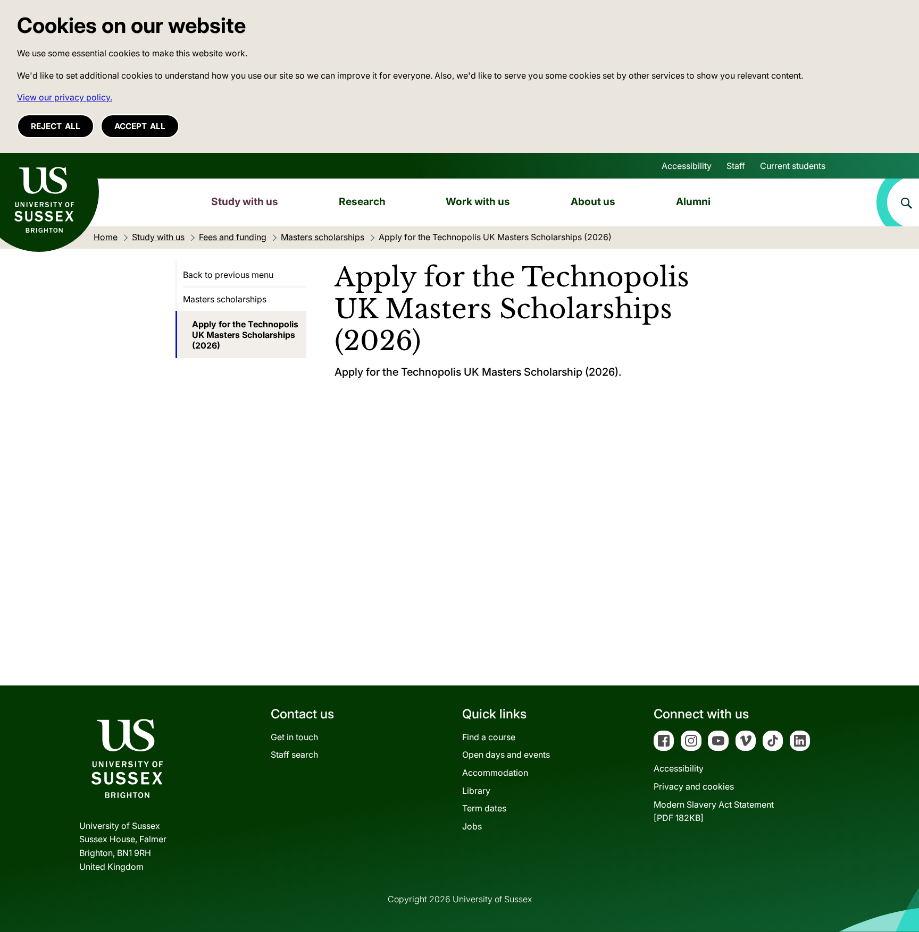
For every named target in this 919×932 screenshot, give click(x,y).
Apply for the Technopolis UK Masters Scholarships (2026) (245, 335)
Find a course (488, 737)
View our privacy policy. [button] (64, 97)
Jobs (472, 826)
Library (476, 790)
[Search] (897, 202)
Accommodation (495, 772)
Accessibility (687, 165)
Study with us (244, 201)
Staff (735, 165)
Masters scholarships (224, 299)
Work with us (478, 201)
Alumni (693, 201)
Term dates (484, 808)
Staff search (294, 754)
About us (593, 201)
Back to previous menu (228, 274)
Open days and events (506, 754)
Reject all (55, 126)
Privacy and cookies (694, 786)
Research (362, 201)
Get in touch (294, 737)
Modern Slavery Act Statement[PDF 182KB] (714, 811)
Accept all (139, 126)
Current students (792, 165)
